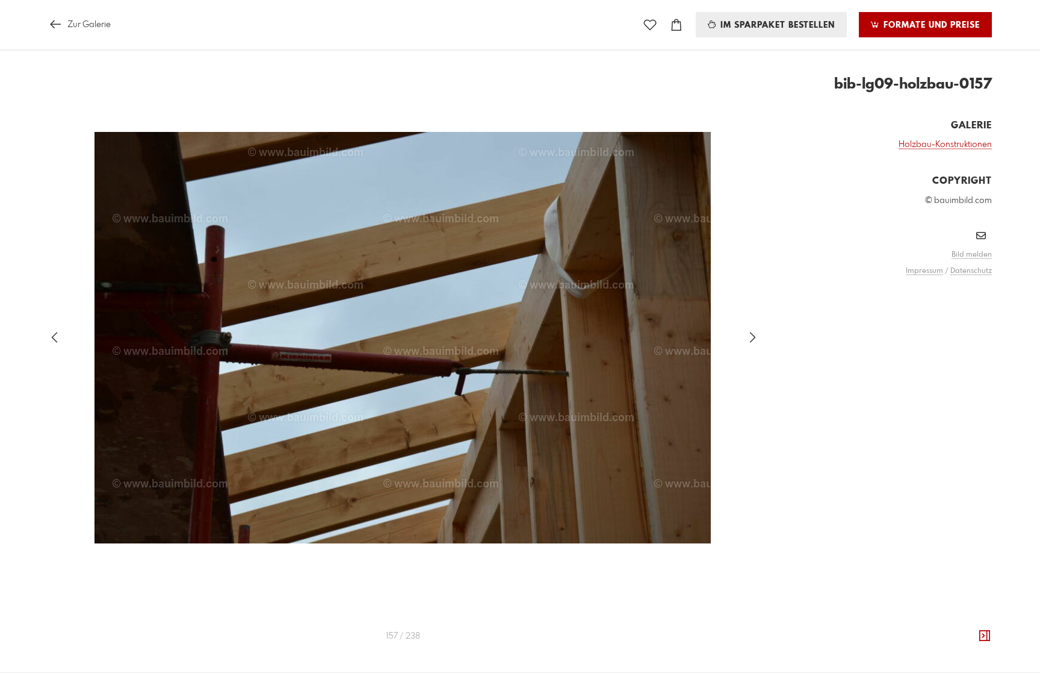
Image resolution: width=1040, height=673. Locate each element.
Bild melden (972, 254)
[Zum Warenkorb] (676, 25)
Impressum (924, 271)
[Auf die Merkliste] (650, 25)
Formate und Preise (930, 25)
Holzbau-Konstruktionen (945, 144)
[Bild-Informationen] (984, 636)
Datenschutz (971, 271)
